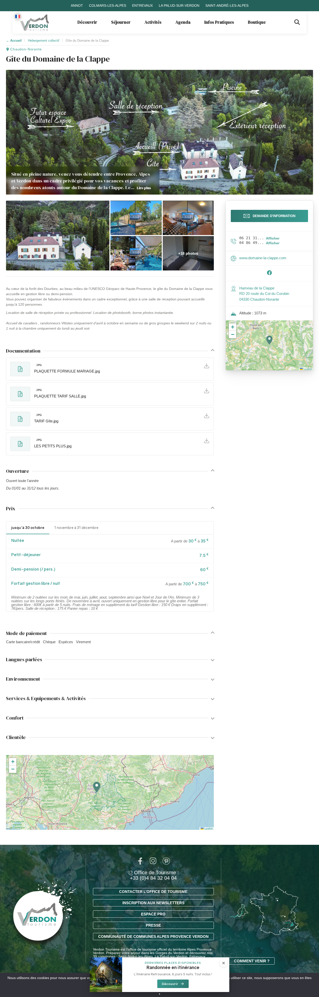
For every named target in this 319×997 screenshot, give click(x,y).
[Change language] (18, 16)
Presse (153, 925)
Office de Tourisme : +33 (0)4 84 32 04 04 (154, 875)
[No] (159, 994)
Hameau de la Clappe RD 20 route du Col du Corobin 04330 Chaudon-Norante (264, 293)
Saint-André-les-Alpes (226, 5)
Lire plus (144, 187)
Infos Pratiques (219, 22)
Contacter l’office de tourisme (153, 891)
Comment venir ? (251, 961)
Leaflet (208, 828)
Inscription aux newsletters (153, 903)
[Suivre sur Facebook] (269, 274)
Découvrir (87, 22)
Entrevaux (142, 5)
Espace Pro (153, 914)
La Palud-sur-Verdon (179, 5)
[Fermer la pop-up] (223, 963)
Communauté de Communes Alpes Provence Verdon (153, 936)
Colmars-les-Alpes (107, 5)
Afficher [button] (272, 238)
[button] (57, 235)
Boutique (257, 22)
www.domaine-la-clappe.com (262, 258)
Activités (153, 22)
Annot (77, 5)
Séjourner (121, 22)
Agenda (182, 22)
